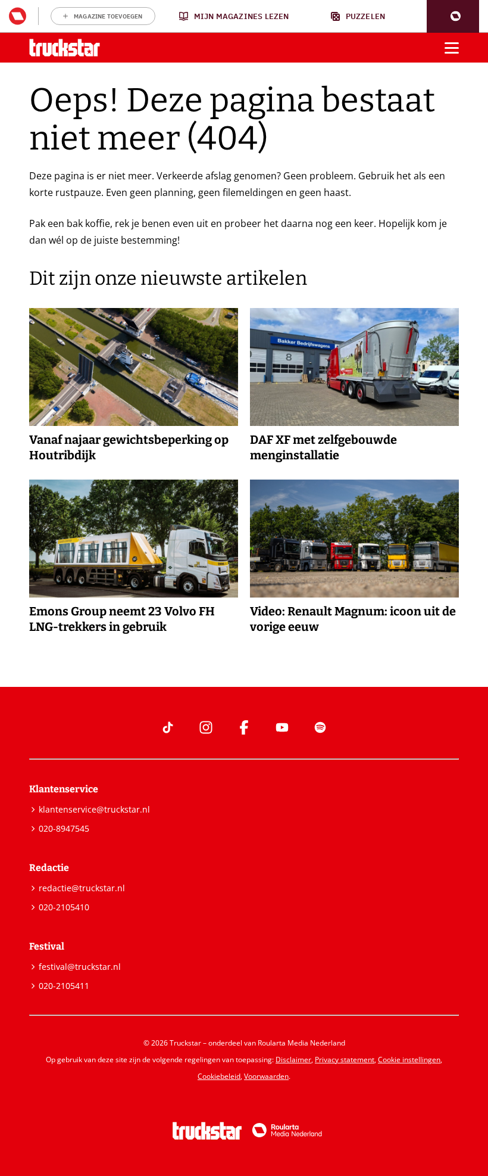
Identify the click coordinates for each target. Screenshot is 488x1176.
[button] (453, 16)
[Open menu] (452, 48)
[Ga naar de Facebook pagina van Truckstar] (244, 727)
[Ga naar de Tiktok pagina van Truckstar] (168, 727)
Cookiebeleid (219, 1076)
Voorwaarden (266, 1076)
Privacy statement (344, 1059)
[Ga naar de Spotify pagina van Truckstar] (320, 727)
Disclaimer (293, 1059)
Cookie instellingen (409, 1059)
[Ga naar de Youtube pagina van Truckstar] (282, 727)
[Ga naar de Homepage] (64, 48)
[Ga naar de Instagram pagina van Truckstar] (206, 727)
